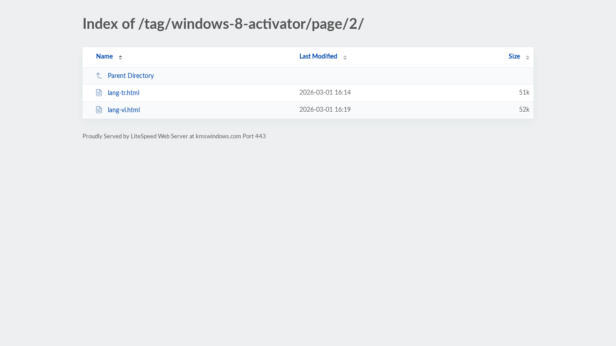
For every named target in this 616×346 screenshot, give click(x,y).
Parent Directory (131, 76)
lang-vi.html (124, 110)
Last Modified (318, 57)
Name (104, 57)
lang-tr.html (123, 93)
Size (514, 57)
